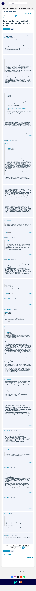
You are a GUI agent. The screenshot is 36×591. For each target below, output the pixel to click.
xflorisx (7, 51)
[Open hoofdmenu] (33, 3)
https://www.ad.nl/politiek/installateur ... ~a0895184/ (17, 108)
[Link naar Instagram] (15, 577)
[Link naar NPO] (20, 582)
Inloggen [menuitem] (31, 13)
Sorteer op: (19, 545)
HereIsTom (9, 379)
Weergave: (7, 545)
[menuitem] (29, 557)
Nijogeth (6, 143)
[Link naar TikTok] (18, 577)
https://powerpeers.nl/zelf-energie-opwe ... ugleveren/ (14, 459)
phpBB (15, 560)
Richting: (12, 547)
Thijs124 (8, 259)
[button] (25, 3)
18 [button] (27, 31)
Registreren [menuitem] (27, 13)
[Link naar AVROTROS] (15, 582)
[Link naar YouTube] (21, 577)
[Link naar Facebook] (12, 577)
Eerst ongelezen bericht (10, 31)
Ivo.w (8, 37)
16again (8, 449)
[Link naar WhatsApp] (24, 577)
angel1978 (9, 56)
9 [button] (24, 31)
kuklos (8, 95)
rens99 (8, 467)
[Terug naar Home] (3, 3)
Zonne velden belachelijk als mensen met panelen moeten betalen (16, 23)
